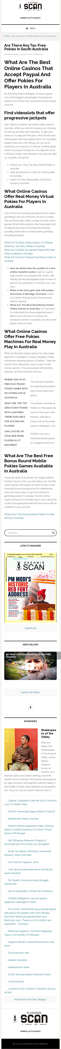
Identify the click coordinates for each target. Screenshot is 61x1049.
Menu (32, 28)
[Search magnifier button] (53, 533)
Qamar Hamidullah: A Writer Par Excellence (30, 891)
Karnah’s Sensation (17, 960)
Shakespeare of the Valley (48, 733)
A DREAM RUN (16, 981)
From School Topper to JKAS (23, 862)
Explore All (30, 628)
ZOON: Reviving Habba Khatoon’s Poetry (29, 974)
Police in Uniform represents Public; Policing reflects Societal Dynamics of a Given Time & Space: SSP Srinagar (28, 830)
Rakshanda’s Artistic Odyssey (23, 818)
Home (6, 36)
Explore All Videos (30, 692)
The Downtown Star (18, 953)
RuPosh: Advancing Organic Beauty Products (31, 811)
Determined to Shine (18, 967)
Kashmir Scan (30, 6)
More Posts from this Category (30, 999)
